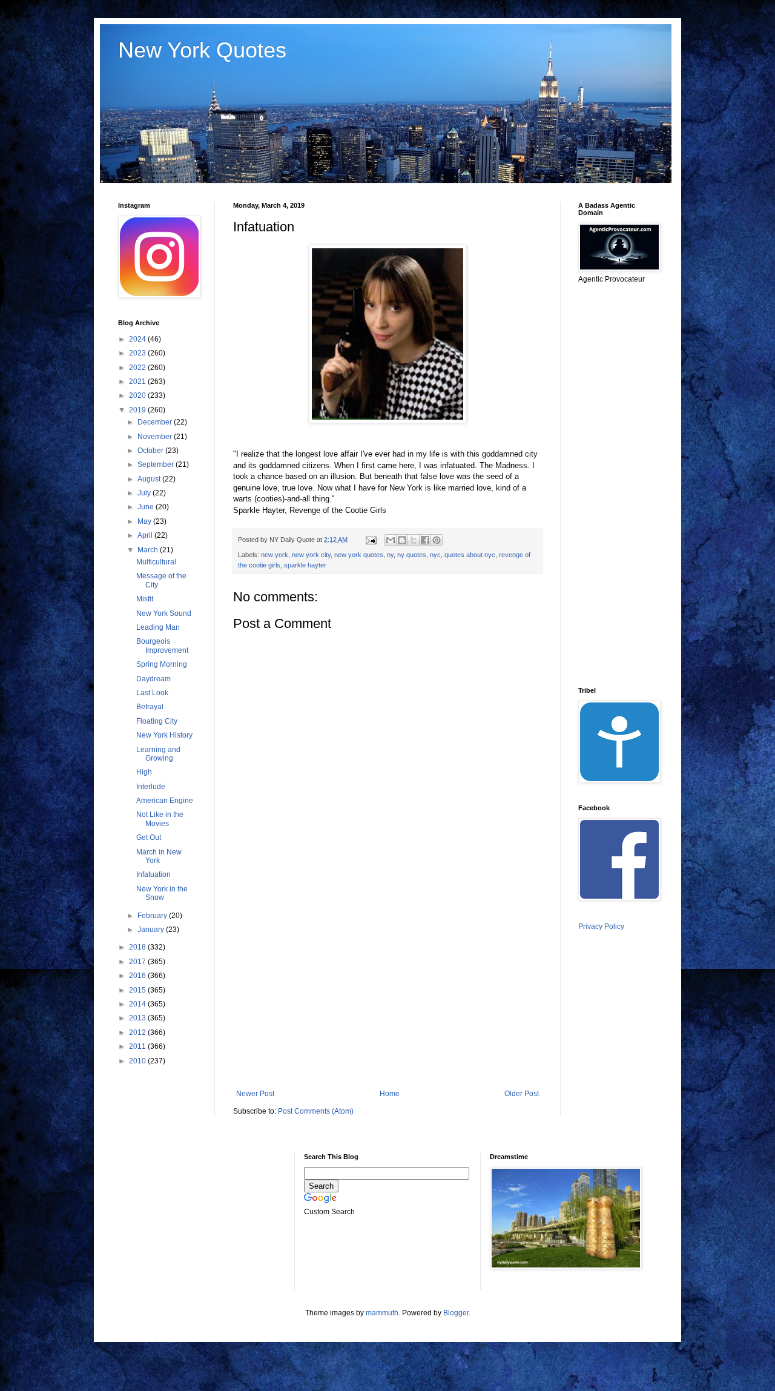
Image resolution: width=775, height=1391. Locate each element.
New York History (164, 735)
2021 (138, 381)
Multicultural (156, 562)
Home (390, 1093)
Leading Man (158, 627)
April (145, 535)
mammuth (382, 1313)
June (146, 507)
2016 (138, 975)
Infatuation (153, 874)
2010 (138, 1061)
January (151, 929)
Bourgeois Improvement (162, 645)
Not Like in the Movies (159, 818)
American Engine (164, 800)
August (149, 479)
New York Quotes (202, 50)
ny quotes (411, 554)
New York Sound (163, 613)
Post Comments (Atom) (316, 1111)
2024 (138, 339)
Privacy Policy (601, 926)
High (144, 772)
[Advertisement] (387, 989)
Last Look (152, 693)
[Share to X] (413, 540)
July (145, 493)
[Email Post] (370, 539)
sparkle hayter (305, 565)
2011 (138, 1046)
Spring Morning (161, 664)
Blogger (456, 1313)
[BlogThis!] (402, 540)
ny (390, 554)
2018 (138, 947)
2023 (138, 353)
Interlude (150, 786)
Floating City (156, 721)
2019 (138, 410)
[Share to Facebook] (425, 540)
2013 (138, 1018)
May (145, 521)
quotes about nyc (469, 554)
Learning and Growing (158, 753)
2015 (138, 990)
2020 (138, 395)
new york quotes (358, 554)
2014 (138, 1004)
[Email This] (390, 540)
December (155, 422)
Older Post (521, 1093)
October (151, 450)
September (156, 464)
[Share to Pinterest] (436, 540)
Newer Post (255, 1093)
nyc (435, 554)
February (153, 915)
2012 (138, 1032)
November (155, 436)
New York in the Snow (162, 893)
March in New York (159, 856)
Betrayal (149, 706)
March (148, 550)
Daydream (153, 679)
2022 (138, 367)
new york (274, 554)
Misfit (144, 599)
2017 (138, 961)
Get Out (148, 837)
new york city (311, 554)
